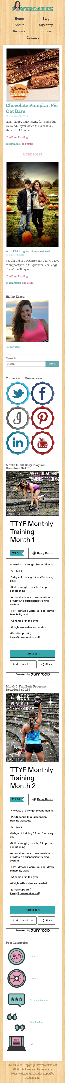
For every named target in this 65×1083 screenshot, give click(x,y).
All (31, 1044)
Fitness (46, 31)
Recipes (19, 31)
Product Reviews (39, 1000)
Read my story (13, 347)
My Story (46, 25)
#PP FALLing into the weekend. (28, 251)
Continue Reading (17, 137)
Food (33, 957)
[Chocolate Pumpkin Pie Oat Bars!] (32, 74)
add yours (27, 144)
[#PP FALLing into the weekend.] (32, 204)
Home (19, 18)
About (19, 25)
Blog (46, 18)
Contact (32, 38)
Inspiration (36, 1022)
